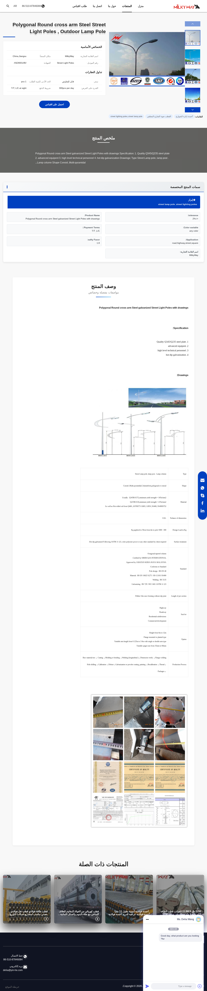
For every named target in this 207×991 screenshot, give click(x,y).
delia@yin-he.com (13, 970)
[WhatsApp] (202, 488)
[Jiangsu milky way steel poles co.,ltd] (188, 6)
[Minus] (147, 919)
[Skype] (202, 495)
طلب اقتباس (80, 6)
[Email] (202, 480)
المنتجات (127, 6)
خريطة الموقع (12, 987)
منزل (141, 6)
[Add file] (200, 986)
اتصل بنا (97, 6)
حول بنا (112, 6)
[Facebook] (202, 503)
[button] (192, 109)
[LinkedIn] (202, 511)
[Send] (147, 986)
